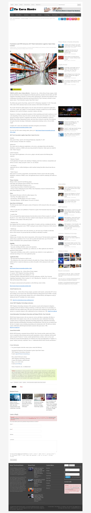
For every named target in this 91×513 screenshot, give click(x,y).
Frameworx (16, 382)
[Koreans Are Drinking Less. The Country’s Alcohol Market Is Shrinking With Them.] (61, 123)
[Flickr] (70, 19)
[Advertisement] (33, 32)
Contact (20, 4)
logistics (24, 382)
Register (72, 465)
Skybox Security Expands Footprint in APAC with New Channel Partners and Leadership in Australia (15, 405)
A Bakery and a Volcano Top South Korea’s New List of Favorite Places (72, 45)
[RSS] (78, 19)
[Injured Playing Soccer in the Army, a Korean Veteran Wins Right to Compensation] (61, 74)
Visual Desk (54, 15)
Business (26, 15)
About (16, 4)
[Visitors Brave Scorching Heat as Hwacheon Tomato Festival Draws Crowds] (61, 57)
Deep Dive (48, 478)
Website (11, 434)
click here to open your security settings (72, 488)
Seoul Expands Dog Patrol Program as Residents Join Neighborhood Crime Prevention (68, 283)
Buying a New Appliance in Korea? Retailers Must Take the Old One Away (72, 195)
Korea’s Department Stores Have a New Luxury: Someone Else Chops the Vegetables (72, 188)
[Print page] (33, 51)
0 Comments (73, 47)
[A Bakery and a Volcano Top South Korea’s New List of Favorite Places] (61, 46)
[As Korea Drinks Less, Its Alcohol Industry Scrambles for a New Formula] (66, 259)
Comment (12, 439)
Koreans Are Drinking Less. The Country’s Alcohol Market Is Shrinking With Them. (71, 123)
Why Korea (38, 4)
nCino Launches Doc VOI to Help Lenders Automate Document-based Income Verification (27, 403)
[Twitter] (59, 19)
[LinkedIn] (65, 19)
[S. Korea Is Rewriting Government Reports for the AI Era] (61, 260)
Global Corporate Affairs (51, 47)
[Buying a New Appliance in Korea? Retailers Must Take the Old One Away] (61, 194)
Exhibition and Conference (40, 47)
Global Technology (14, 48)
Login (66, 465)
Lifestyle (39, 15)
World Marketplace (70, 15)
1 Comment (74, 229)
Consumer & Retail (24, 18)
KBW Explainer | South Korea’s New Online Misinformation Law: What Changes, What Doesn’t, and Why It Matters (72, 211)
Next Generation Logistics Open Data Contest (36, 382)
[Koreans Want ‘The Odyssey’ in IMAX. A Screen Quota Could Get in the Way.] (78, 255)
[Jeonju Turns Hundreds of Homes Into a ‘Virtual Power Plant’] (61, 201)
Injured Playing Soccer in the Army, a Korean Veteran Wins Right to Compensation (72, 75)
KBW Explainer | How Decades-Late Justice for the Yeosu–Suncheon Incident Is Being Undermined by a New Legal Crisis (72, 226)
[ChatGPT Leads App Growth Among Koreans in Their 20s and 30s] (61, 129)
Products (48, 483)
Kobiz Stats (48, 480)
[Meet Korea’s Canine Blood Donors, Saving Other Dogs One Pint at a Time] (78, 265)
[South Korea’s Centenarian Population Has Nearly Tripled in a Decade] (61, 238)
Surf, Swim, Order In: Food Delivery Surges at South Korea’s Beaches (72, 134)
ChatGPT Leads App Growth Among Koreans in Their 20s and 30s (72, 129)
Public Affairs (18, 15)
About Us (48, 488)
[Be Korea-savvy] (23, 9)
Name (11, 424)
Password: (67, 472)
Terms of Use (27, 4)
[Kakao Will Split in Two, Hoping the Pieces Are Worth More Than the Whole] (61, 266)
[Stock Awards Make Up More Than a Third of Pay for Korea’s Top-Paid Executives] (61, 243)
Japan (20, 382)
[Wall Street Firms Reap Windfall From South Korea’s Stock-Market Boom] (66, 266)
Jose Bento (60, 282)
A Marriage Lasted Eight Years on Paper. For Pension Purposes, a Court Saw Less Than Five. (72, 69)
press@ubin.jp (18, 363)
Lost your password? (76, 477)
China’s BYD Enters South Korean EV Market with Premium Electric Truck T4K (69, 275)
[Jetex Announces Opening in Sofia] (72, 255)
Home (12, 4)
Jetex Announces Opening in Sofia (38, 489)
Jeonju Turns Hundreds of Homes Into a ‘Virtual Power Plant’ (72, 200)
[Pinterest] (76, 19)
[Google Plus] (67, 19)
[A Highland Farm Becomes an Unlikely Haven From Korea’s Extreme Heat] (61, 51)
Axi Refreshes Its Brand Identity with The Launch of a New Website (39, 481)
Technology (46, 15)
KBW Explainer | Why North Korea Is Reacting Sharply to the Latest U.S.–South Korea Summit (72, 219)
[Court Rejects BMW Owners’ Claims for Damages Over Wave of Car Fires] (61, 81)
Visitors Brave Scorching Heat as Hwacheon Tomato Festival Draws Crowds (72, 58)
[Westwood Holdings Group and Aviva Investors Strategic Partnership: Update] (39, 397)
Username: (67, 467)
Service (32, 4)
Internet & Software (22, 48)
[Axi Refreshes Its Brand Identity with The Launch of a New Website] (66, 254)
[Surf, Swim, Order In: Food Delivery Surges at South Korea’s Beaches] (61, 134)
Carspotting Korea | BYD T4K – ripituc (65, 273)
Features (62, 15)
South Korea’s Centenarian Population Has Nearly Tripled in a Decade (72, 238)
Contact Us (48, 485)
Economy (33, 15)
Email (11, 429)
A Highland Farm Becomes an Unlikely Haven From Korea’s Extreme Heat (71, 51)
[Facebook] (62, 19)
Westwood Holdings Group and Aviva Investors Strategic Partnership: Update (38, 404)
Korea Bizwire (23, 47)
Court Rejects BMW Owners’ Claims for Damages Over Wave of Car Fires (72, 82)
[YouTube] (73, 19)
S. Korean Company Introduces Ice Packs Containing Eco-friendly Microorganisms (69, 279)
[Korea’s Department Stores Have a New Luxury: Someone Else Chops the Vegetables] (61, 188)
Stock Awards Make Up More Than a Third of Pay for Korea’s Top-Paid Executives (72, 244)
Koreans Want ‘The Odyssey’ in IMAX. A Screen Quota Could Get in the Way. (38, 496)
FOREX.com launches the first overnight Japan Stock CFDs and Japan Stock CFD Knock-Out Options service (39, 471)
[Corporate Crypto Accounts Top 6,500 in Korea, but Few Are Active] (72, 266)
